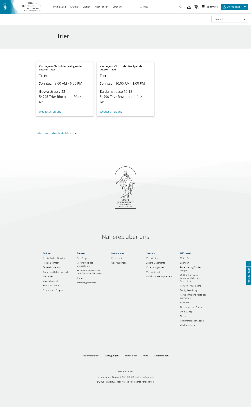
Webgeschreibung (50, 111)
